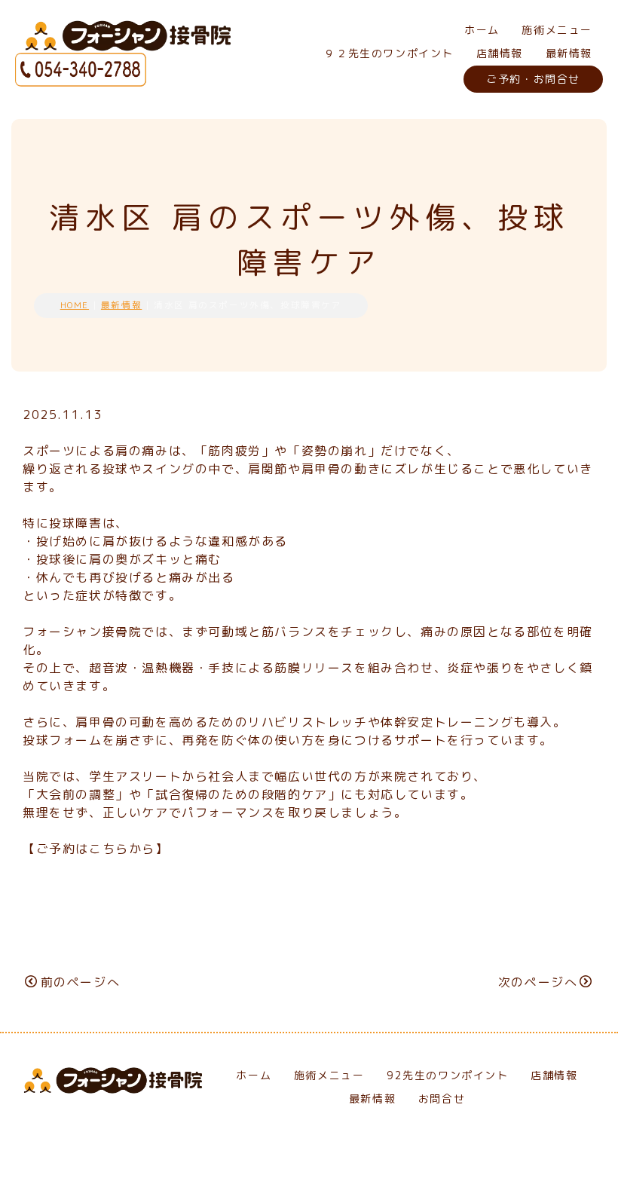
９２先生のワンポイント (389, 53)
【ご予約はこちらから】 (96, 848)
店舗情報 (499, 53)
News (574, 907)
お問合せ (441, 1098)
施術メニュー (557, 30)
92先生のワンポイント (448, 1075)
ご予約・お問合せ (533, 79)
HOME (74, 305)
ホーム (482, 30)
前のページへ (80, 982)
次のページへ (538, 982)
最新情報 (569, 53)
